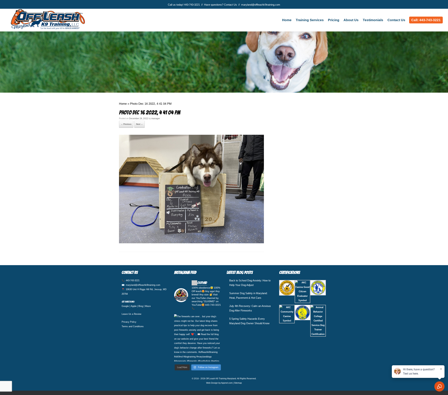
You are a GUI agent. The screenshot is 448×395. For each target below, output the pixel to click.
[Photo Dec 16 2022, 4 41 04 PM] (191, 242)
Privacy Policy (129, 322)
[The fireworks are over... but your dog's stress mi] (197, 337)
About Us (351, 20)
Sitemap (238, 383)
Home (287, 20)
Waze (148, 306)
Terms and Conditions (133, 326)
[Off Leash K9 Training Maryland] (58, 19)
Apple (133, 306)
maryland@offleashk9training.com (260, 4)
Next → (139, 124)
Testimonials (373, 20)
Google (125, 306)
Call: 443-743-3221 (426, 20)
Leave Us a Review (131, 314)
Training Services (310, 20)
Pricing (333, 20)
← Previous (126, 124)
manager (155, 118)
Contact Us (230, 4)
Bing (140, 306)
